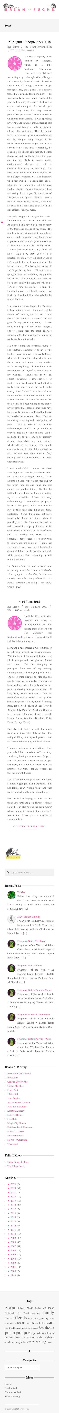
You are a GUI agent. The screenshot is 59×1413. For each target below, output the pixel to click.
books (30, 1308)
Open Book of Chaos (18, 1161)
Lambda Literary (15, 1110)
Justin (42, 1323)
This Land (12, 1143)
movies (30, 1328)
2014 (13, 1221)
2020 (13, 1196)
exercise (35, 1313)
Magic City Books (16, 1123)
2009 (13, 1238)
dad (19, 1313)
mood (24, 1327)
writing (41, 1341)
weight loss (21, 1342)
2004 (13, 1258)
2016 (13, 1213)
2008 (13, 1242)
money (19, 1327)
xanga (49, 1342)
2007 (13, 1246)
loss (6, 1327)
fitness (8, 1318)
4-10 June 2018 (29, 601)
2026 (13, 1184)
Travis (17, 1337)
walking (49, 1337)
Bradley (38, 1308)
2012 (13, 1225)
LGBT (50, 1323)
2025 (13, 1188)
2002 (13, 1262)
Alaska (10, 1307)
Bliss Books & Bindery (19, 1073)
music (35, 1327)
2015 (13, 1217)
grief (7, 1323)
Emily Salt (12, 1090)
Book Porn (12, 1077)
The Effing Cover (16, 1166)
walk (39, 1337)
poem (10, 1332)
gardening (44, 1318)
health (21, 1323)
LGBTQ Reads (14, 1114)
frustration (33, 1318)
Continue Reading (29, 826)
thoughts (9, 1337)
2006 (13, 1250)
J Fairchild (12, 1094)
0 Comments (26, 50)
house (35, 1323)
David (26, 1313)
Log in (8, 1383)
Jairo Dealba (13, 1098)
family (48, 1312)
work (31, 1341)
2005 (13, 1254)
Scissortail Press (15, 1135)
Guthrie (13, 1323)
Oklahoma (46, 1327)
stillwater (49, 1333)
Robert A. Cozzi (15, 1131)
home (28, 1323)
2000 (13, 1271)
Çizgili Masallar (15, 1085)
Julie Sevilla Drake (17, 1106)
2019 (13, 1200)
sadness (40, 1333)
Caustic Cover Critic (17, 1081)
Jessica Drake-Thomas (18, 1102)
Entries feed (11, 1388)
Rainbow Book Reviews (19, 1127)
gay (52, 1318)
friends (20, 1317)
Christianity (10, 1313)
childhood (48, 1308)
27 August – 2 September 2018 (29, 41)
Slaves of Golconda (17, 1139)
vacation (30, 1337)
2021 (13, 1192)
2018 (13, 1204)
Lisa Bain (12, 1119)
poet (19, 1332)
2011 (13, 1229)
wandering (10, 1342)
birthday (21, 1307)
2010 (13, 1233)
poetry (30, 1332)
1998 (13, 1275)
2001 (13, 1267)
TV (23, 1337)
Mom (12, 1327)
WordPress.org (12, 1396)
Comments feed (13, 1392)
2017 (13, 1209)
